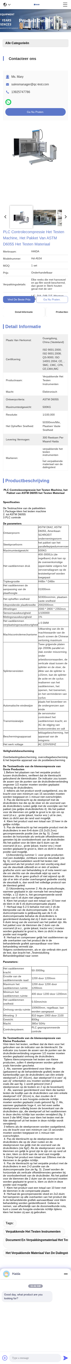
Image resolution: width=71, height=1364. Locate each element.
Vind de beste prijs (19, 299)
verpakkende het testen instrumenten (33, 1231)
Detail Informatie (24, 312)
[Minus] (65, 1274)
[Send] (66, 1358)
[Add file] (5, 1358)
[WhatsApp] (8, 102)
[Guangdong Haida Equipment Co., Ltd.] (37, 4)
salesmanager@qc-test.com (30, 84)
